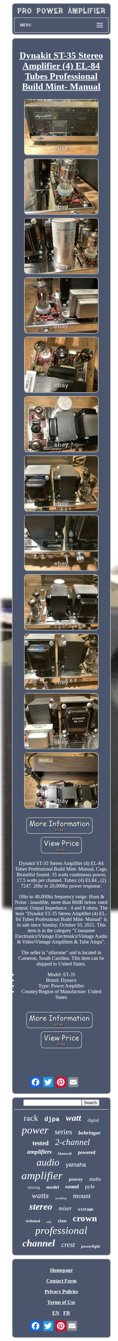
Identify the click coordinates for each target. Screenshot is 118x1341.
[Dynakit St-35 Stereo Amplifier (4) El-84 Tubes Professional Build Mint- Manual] (61, 127)
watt (73, 1118)
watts (40, 1195)
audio (48, 1162)
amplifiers (39, 1151)
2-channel (72, 1142)
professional (61, 1230)
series (63, 1132)
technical (33, 1221)
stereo (40, 1206)
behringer (89, 1133)
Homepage (61, 1270)
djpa (51, 1119)
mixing (34, 1187)
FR (66, 1313)
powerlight (90, 1246)
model (52, 1187)
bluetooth (65, 1153)
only (49, 1221)
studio (95, 1179)
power (35, 1130)
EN (55, 1313)
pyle (90, 1186)
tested (40, 1143)
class (62, 1220)
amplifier (42, 1175)
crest (68, 1245)
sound (72, 1187)
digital (93, 1120)
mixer (65, 1208)
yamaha (76, 1165)
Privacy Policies (61, 1291)
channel (38, 1243)
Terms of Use (61, 1302)
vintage (85, 1209)
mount (82, 1196)
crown (85, 1218)
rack (31, 1118)
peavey (76, 1179)
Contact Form (61, 1281)
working (61, 1198)
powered (86, 1152)
